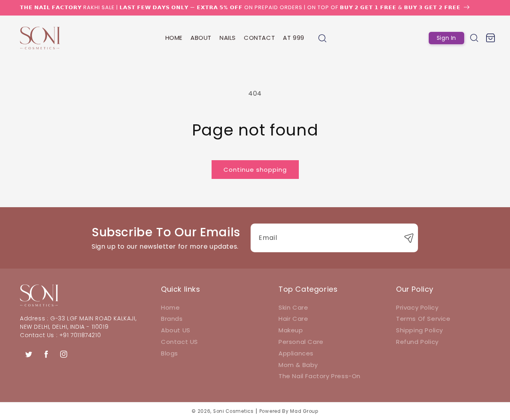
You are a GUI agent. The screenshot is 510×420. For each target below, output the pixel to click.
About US (175, 330)
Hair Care (293, 318)
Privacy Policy (417, 307)
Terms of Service (423, 318)
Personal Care (301, 342)
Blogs (169, 353)
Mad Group (304, 411)
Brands (172, 318)
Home (170, 307)
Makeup (291, 330)
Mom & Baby (298, 365)
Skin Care (293, 307)
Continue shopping (255, 169)
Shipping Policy (419, 330)
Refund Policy (417, 342)
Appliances (296, 353)
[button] (322, 38)
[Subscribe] (409, 238)
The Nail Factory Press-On (320, 376)
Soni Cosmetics (233, 411)
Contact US (179, 342)
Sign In (446, 38)
